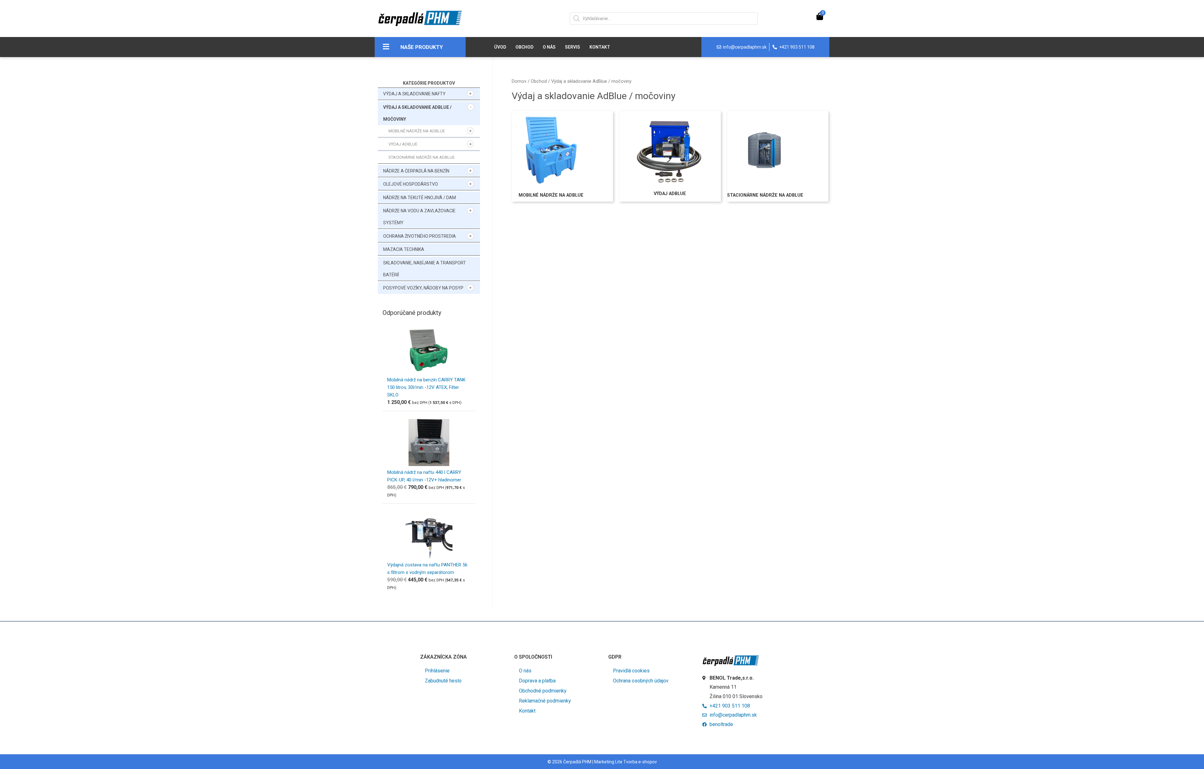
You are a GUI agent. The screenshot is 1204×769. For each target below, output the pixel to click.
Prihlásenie (437, 671)
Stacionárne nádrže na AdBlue (421, 157)
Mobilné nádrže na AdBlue (416, 131)
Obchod (524, 47)
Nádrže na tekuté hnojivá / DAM (419, 197)
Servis (572, 47)
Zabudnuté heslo (443, 681)
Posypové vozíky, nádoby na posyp (423, 287)
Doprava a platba (537, 681)
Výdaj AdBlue (402, 144)
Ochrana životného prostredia (419, 236)
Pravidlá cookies (631, 671)
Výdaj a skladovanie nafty (414, 93)
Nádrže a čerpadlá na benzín (416, 170)
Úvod (500, 47)
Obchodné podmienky (543, 691)
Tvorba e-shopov (640, 761)
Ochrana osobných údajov (640, 681)
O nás (549, 47)
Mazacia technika (403, 249)
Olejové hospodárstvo (410, 184)
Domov (519, 81)
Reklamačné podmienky (545, 701)
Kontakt (599, 47)
